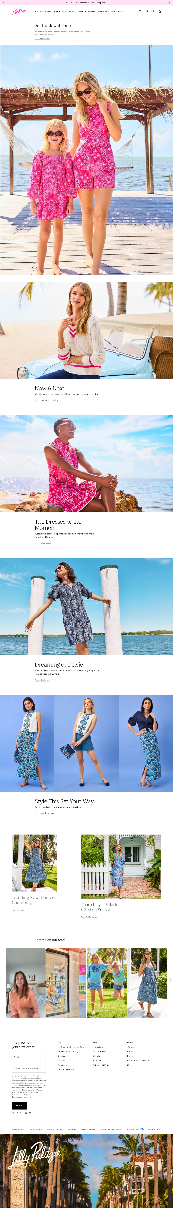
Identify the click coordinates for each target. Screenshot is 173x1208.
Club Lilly (96, 1056)
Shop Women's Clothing (46, 400)
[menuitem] (140, 11)
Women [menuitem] (57, 11)
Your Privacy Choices (133, 1129)
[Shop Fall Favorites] (121, 867)
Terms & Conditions (35, 1129)
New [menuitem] (36, 11)
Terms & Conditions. (22, 1078)
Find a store (98, 1047)
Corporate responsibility (138, 1060)
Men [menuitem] (113, 11)
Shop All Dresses (43, 543)
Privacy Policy (38, 1076)
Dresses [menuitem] (72, 11)
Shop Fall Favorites (89, 917)
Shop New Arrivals (42, 38)
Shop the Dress (42, 680)
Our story (131, 1047)
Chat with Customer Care (72, 1047)
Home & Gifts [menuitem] (103, 11)
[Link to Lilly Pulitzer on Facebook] (17, 1113)
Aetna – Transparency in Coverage (111, 1129)
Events (130, 1056)
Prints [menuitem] (119, 11)
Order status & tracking (68, 1051)
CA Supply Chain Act (154, 1129)
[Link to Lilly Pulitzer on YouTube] (26, 1113)
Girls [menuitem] (64, 11)
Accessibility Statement (55, 1129)
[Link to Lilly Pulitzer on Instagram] (13, 1113)
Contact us (63, 1065)
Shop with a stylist (100, 1051)
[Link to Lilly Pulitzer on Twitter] (21, 1113)
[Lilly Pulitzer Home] (19, 11)
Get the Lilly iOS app (101, 1065)
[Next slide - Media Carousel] (170, 980)
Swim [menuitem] (80, 11)
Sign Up (19, 1106)
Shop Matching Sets (44, 813)
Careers (130, 1051)
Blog (129, 1065)
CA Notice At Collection (88, 1129)
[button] (169, 2)
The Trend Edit (18, 910)
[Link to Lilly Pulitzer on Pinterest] (30, 1113)
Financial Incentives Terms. (21, 1097)
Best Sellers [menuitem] (45, 11)
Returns (61, 1060)
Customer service (66, 1069)
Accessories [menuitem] (90, 11)
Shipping (61, 1056)
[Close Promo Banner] (3, 2)
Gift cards (97, 1060)
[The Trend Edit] (34, 863)
